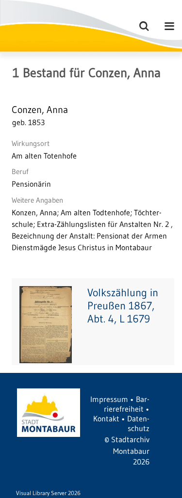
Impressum (109, 399)
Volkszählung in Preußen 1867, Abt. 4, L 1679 (122, 305)
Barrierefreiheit (126, 404)
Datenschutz (138, 423)
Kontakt (106, 418)
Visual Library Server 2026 (48, 493)
